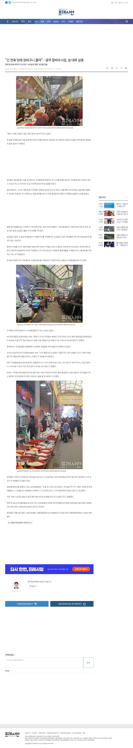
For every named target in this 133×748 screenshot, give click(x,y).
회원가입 (120, 3)
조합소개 (27, 733)
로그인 (126, 3)
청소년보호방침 (76, 733)
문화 (48, 21)
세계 (42, 21)
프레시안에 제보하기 (25, 603)
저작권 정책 (42, 733)
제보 (112, 3)
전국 (63, 21)
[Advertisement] (66, 42)
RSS (84, 733)
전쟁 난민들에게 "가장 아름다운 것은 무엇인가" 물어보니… (118, 214)
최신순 (7, 671)
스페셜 (70, 21)
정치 (23, 21)
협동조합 (79, 21)
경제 (29, 21)
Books (56, 21)
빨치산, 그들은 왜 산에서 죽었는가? (118, 205)
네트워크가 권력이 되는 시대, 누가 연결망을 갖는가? (119, 221)
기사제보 (34, 733)
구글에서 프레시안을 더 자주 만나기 (20, 523)
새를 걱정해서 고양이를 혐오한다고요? (119, 236)
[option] (113, 224)
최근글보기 (32, 586)
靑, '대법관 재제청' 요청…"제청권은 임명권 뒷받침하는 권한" (118, 245)
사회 (36, 21)
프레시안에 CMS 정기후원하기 (70, 603)
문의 (116, 3)
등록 (88, 662)
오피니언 (15, 21)
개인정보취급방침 (65, 733)
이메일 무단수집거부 (52, 733)
